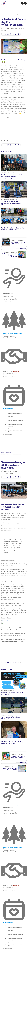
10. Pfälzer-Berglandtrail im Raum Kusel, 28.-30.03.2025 (12, 743)
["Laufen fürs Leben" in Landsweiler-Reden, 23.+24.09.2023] (14, 215)
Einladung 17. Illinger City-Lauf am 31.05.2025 (12, 693)
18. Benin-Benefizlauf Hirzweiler (15, 420)
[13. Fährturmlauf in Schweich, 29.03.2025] (14, 705)
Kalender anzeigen (7, 434)
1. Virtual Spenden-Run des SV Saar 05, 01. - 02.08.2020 (9, 255)
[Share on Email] (15, 34)
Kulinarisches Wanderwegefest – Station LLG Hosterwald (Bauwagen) (15, 415)
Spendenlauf (5, 140)
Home (2, 12)
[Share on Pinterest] (10, 34)
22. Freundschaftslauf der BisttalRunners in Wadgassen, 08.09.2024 (11, 203)
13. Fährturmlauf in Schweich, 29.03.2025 (11, 718)
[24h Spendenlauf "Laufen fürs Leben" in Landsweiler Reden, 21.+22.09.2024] (14, 162)
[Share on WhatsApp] (8, 34)
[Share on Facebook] (3, 34)
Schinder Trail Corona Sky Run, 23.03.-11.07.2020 (10, 769)
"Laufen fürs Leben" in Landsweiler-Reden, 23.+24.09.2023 (13, 229)
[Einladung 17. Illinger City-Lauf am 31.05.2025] (14, 680)
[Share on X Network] (5, 34)
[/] (22, 3)
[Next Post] (22, 254)
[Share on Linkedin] (13, 34)
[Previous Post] (6, 242)
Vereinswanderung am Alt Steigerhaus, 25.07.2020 (18, 243)
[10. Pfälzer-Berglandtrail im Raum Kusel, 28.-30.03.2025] (14, 729)
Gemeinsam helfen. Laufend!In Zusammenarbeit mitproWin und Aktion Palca (10, 375)
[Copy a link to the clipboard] (18, 34)
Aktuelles (8, 12)
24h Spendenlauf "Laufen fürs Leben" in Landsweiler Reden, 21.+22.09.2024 (13, 176)
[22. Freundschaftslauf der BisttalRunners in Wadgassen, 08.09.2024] (14, 189)
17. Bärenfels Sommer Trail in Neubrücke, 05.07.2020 (18, 757)
